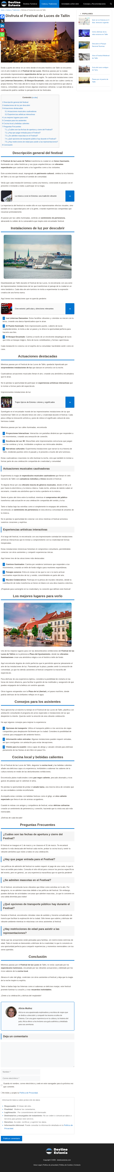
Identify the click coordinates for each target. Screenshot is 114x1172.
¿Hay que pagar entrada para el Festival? (23, 133)
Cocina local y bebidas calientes (15, 123)
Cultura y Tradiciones (49, 4)
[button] (111, 4)
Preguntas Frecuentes (11, 127)
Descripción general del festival (15, 102)
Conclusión (7, 145)
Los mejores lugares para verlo (15, 117)
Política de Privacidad (28, 1093)
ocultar (34, 97)
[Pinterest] (2, 30)
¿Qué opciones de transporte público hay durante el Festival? (30, 139)
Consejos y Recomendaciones (94, 4)
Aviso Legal (38, 1165)
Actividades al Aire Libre (70, 4)
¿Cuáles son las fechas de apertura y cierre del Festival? (29, 130)
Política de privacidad (50, 1165)
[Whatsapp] (2, 34)
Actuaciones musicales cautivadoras (20, 111)
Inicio (2, 10)
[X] (2, 21)
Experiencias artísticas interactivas (20, 114)
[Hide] (1, 43)
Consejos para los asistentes (14, 120)
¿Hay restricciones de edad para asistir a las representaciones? (31, 142)
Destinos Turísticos (30, 4)
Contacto (77, 1165)
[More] (2, 39)
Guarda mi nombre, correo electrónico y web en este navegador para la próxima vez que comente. (38, 1085)
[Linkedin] (2, 25)
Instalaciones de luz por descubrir (16, 105)
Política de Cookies (66, 1165)
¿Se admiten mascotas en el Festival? (21, 136)
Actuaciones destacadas (12, 108)
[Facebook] (2, 17)
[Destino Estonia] (11, 4)
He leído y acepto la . (20, 1093)
